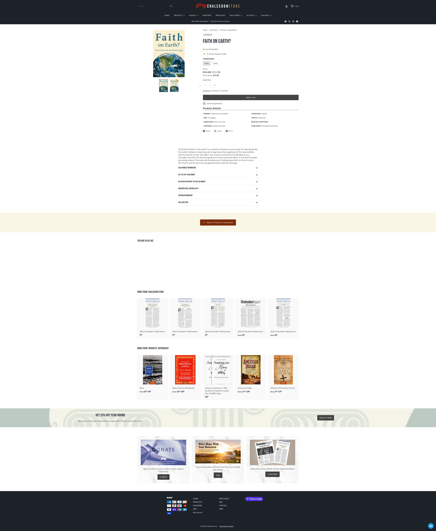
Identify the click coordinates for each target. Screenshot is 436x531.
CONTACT (223, 505)
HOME (167, 15)
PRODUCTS (178, 15)
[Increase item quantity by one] (214, 85)
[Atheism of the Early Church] (283, 375)
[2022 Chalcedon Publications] (152, 318)
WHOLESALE (220, 15)
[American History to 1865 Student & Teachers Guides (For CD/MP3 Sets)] (218, 377)
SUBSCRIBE (207, 15)
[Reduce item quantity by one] (205, 85)
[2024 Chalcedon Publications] (218, 318)
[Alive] (152, 375)
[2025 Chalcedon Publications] (250, 318)
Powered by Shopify (226, 526)
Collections (213, 30)
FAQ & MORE (235, 15)
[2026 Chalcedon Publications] (283, 318)
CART (221, 509)
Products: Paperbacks (228, 30)
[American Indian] (250, 375)
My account (197, 512)
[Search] (171, 6)
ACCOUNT (250, 15)
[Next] (199, 85)
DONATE (192, 15)
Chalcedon (265, 15)
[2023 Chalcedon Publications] (185, 318)
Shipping (206, 91)
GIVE (195, 509)
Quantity (207, 80)
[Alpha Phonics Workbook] (185, 375)
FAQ (221, 502)
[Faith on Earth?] (149, 264)
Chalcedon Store (156, 292)
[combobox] (155, 6)
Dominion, (262, 118)
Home (205, 30)
